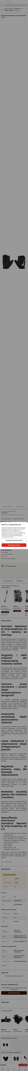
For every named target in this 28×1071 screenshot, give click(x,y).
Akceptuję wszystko (14, 545)
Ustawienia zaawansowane (14, 540)
